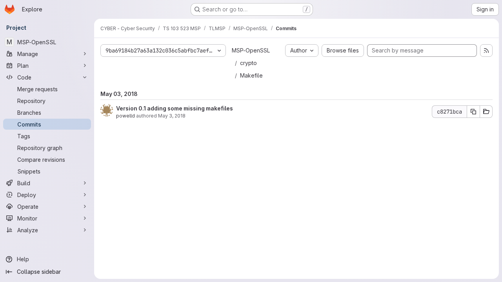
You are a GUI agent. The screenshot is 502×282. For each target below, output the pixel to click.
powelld (125, 116)
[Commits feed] (486, 50)
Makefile (251, 75)
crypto (248, 63)
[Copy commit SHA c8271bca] (473, 111)
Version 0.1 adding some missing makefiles (174, 108)
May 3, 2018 (172, 116)
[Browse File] (486, 111)
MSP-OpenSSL (251, 50)
